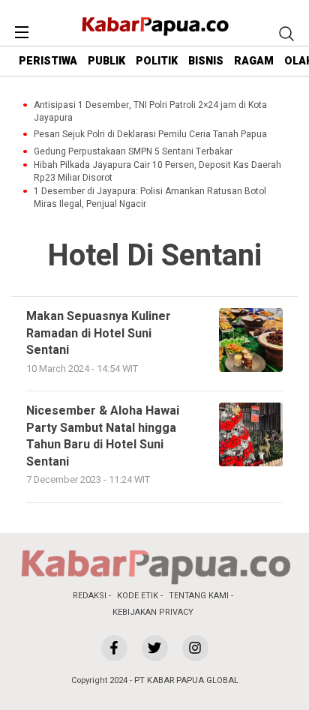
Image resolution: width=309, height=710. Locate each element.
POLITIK (157, 61)
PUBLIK (106, 61)
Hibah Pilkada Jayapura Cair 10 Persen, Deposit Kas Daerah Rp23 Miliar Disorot (157, 171)
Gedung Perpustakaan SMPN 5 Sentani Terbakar (133, 151)
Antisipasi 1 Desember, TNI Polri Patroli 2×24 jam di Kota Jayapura (150, 111)
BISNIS (206, 61)
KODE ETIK (137, 595)
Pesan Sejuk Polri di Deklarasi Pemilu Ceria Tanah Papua (150, 134)
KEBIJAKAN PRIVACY (153, 612)
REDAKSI (89, 595)
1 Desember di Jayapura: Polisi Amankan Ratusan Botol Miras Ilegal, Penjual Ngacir (150, 198)
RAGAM (254, 61)
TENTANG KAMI (199, 595)
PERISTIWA (48, 61)
